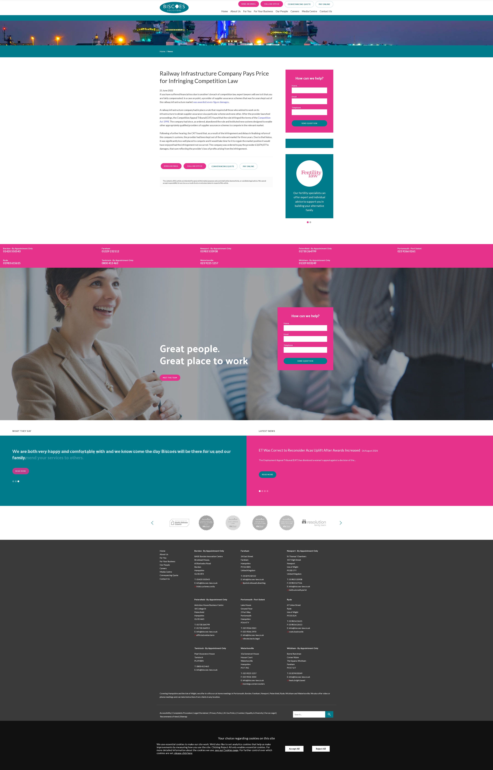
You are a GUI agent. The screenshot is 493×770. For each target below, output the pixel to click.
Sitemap (183, 716)
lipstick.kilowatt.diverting (254, 583)
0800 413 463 (117, 262)
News (170, 51)
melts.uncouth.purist (298, 590)
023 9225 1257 (209, 262)
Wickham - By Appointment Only (302, 648)
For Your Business (263, 11)
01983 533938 (215, 250)
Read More (20, 471)
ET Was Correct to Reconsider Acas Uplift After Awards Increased (309, 450)
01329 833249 (314, 262)
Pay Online (324, 4)
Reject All (321, 748)
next (340, 522)
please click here (183, 753)
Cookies (240, 713)
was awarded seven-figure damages (211, 102)
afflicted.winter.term (205, 635)
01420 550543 (18, 250)
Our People (282, 11)
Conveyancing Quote (169, 575)
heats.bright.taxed (297, 680)
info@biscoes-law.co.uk (206, 583)
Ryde (289, 599)
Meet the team (170, 377)
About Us (235, 11)
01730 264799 (315, 250)
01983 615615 (12, 262)
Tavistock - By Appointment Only (210, 648)
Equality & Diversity (254, 713)
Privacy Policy (216, 713)
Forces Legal (270, 713)
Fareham (245, 551)
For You (247, 11)
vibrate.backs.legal (251, 638)
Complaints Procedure (182, 713)
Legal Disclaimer (201, 713)
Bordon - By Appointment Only (209, 551)
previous (153, 522)
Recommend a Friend (169, 716)
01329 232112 (110, 250)
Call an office (271, 4)
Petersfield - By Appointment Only (210, 599)
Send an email (248, 4)
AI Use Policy (230, 713)
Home (224, 11)
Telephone (296, 107)
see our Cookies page (226, 750)
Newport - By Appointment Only (302, 551)
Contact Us (326, 11)
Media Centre (309, 11)
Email (294, 96)
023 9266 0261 (409, 250)
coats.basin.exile (296, 631)
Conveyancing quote (299, 4)
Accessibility (165, 713)
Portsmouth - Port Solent (253, 599)
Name (294, 85)
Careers (295, 11)
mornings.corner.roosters (254, 684)
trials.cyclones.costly (205, 586)
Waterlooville (247, 648)
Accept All (294, 748)
